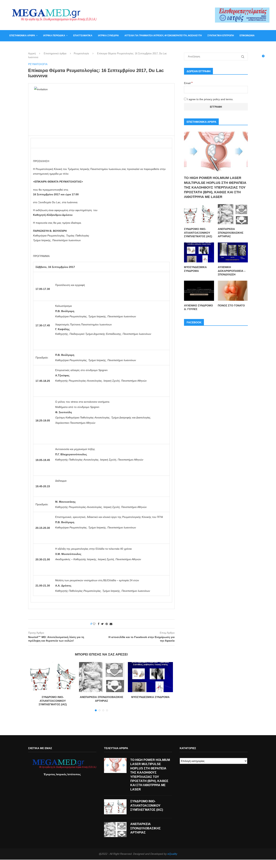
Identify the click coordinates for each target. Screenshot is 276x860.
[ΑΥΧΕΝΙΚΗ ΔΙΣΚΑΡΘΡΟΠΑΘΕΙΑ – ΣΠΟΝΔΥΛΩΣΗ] (233, 252)
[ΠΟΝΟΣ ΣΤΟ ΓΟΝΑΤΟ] (233, 291)
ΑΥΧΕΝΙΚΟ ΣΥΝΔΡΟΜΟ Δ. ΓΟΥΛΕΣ (198, 307)
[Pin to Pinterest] (107, 623)
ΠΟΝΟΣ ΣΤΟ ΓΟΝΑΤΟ (231, 305)
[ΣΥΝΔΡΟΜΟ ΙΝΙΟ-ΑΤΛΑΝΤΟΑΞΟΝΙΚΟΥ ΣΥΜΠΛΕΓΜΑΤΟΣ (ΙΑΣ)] (52, 677)
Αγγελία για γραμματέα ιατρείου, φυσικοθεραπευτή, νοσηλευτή (163, 35)
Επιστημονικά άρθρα (22, 35)
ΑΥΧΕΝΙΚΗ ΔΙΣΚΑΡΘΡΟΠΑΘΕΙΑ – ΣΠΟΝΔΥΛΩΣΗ (232, 271)
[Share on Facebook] (98, 623)
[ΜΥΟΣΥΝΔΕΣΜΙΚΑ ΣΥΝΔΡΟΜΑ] (150, 677)
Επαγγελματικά (82, 35)
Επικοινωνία (247, 35)
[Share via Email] (111, 623)
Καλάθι (13, 46)
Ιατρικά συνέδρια (108, 35)
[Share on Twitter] (102, 623)
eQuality (172, 853)
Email (188, 83)
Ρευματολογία (81, 53)
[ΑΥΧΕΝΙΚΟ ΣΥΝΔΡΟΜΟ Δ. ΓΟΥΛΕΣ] (199, 291)
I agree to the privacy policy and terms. (209, 99)
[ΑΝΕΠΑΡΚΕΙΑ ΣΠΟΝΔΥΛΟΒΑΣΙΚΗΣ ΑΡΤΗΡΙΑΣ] (101, 677)
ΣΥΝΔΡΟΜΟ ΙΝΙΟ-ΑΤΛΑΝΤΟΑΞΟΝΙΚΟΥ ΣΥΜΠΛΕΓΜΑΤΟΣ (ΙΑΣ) (53, 701)
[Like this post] (94, 623)
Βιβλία (28, 46)
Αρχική (32, 53)
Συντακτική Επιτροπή (220, 35)
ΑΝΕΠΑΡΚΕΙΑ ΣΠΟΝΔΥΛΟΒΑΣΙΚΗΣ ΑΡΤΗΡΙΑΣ (230, 232)
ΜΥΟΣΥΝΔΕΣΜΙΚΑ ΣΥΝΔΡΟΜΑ (150, 697)
